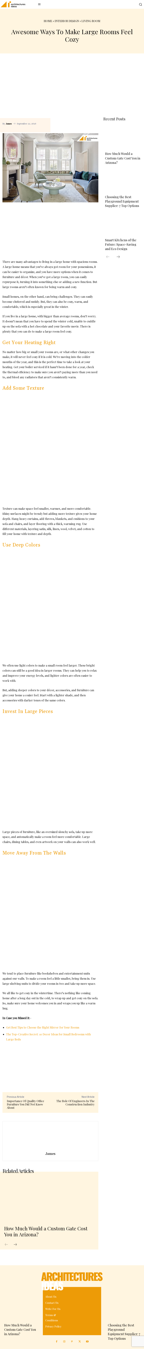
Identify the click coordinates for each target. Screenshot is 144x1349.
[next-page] (15, 1244)
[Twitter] (80, 1342)
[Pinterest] (93, 119)
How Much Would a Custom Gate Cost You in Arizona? (45, 1231)
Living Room (90, 21)
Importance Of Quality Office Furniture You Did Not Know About (25, 1104)
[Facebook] (85, 119)
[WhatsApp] (56, 127)
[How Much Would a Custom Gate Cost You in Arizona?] (49, 1199)
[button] (140, 4)
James (9, 124)
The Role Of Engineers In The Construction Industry (75, 1102)
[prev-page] (6, 1244)
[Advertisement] (72, 86)
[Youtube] (87, 1342)
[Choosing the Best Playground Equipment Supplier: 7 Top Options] (122, 180)
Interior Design (67, 21)
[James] (50, 1136)
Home (48, 21)
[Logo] (11, 4)
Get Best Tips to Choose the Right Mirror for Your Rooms (42, 1027)
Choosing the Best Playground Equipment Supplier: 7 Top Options (122, 201)
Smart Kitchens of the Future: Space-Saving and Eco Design (120, 244)
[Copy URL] (77, 119)
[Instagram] (64, 1342)
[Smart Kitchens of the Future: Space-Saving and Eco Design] (122, 223)
